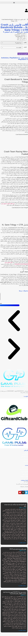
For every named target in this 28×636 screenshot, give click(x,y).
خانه (27, 451)
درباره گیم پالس (24, 456)
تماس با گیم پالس (24, 459)
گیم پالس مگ (25, 454)
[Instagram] (23, 492)
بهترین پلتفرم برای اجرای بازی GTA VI (18, 549)
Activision (5, 58)
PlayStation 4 (14, 58)
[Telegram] (26, 492)
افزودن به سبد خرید (23, 53)
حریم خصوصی (25, 474)
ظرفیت (25, 47)
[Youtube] (20, 492)
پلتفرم (25, 42)
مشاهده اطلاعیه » (22, 542)
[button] (14, 3)
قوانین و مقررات (24, 471)
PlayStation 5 (23, 59)
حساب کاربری (25, 466)
